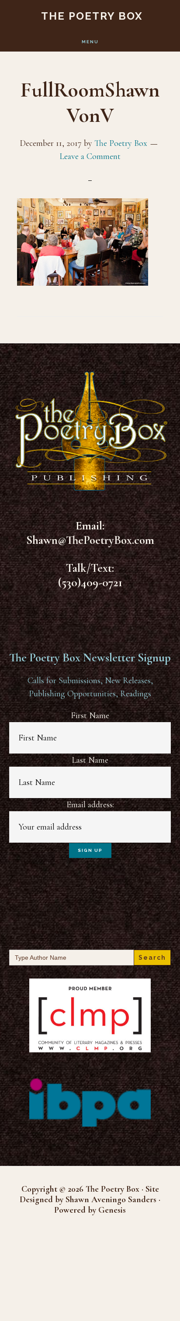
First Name (90, 715)
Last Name (90, 760)
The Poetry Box (92, 16)
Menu (90, 41)
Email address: (90, 804)
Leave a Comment (90, 156)
